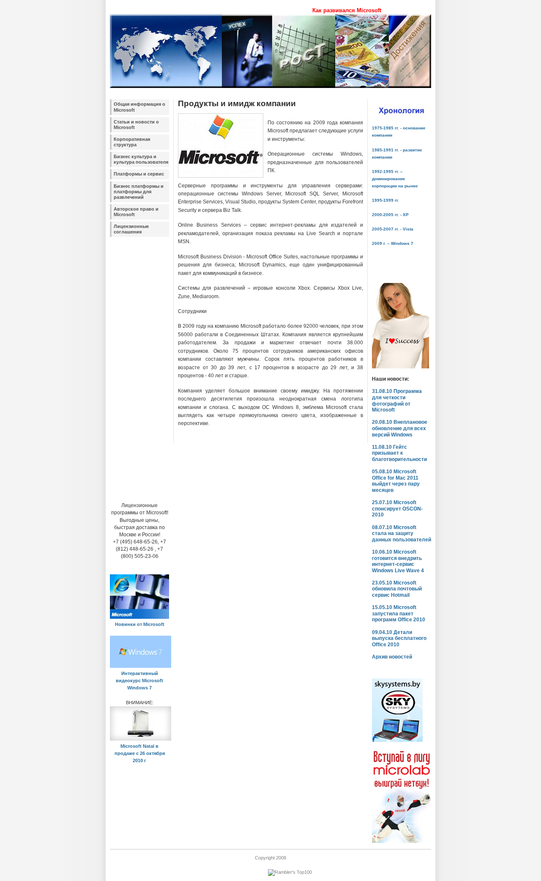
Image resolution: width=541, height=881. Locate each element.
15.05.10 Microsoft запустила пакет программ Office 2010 (398, 613)
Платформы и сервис (139, 173)
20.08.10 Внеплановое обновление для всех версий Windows (399, 428)
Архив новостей (392, 657)
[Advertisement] (135, 366)
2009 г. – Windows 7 (392, 243)
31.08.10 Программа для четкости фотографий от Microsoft (397, 400)
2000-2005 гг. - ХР (390, 214)
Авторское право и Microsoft (136, 211)
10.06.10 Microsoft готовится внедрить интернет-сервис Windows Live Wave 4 (398, 561)
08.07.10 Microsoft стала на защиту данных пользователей (401, 533)
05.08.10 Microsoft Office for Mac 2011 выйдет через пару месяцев (396, 481)
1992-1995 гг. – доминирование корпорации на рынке (395, 178)
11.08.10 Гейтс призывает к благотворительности (399, 453)
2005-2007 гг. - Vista (392, 229)
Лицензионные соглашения (131, 229)
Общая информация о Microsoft (139, 107)
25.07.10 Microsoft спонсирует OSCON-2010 (397, 509)
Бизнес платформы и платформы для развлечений (139, 192)
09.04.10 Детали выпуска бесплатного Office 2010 (399, 638)
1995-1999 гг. (385, 200)
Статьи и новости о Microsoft (136, 124)
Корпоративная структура (132, 142)
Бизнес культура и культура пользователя (141, 159)
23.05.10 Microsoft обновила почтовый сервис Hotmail (397, 589)
